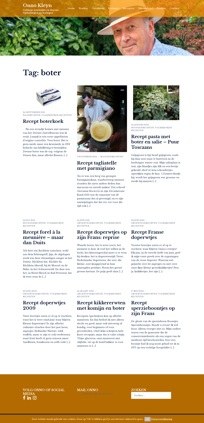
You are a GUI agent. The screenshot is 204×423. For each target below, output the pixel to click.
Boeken (83, 8)
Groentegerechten (90, 223)
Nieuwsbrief (145, 8)
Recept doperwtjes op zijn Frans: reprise (102, 234)
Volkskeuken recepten (57, 115)
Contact (174, 8)
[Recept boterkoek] (48, 96)
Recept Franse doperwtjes (147, 234)
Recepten (128, 8)
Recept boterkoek (43, 121)
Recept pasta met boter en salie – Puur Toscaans (155, 142)
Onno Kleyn (37, 5)
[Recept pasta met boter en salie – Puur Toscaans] (156, 102)
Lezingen (113, 8)
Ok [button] (147, 419)
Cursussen (98, 8)
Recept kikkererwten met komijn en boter (101, 305)
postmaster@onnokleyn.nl (97, 393)
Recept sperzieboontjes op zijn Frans (153, 308)
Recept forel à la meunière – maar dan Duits (43, 237)
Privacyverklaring (161, 419)
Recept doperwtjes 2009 (44, 305)
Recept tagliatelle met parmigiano (97, 165)
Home (71, 8)
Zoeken (161, 8)
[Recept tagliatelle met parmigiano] (102, 118)
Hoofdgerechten (111, 157)
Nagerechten (32, 115)
